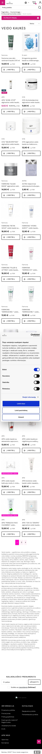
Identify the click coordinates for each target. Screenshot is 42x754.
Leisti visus (21, 403)
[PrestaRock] (37, 752)
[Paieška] (39, 7)
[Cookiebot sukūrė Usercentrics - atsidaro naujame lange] (31, 335)
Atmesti (21, 417)
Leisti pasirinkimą (21, 410)
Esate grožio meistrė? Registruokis (10, 721)
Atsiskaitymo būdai (9, 726)
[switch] (37, 376)
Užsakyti (34, 682)
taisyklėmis (23, 687)
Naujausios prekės (28, 711)
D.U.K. (4, 729)
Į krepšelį (11, 70)
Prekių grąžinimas (8, 717)
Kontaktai (5, 743)
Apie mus (5, 739)
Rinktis (32, 24)
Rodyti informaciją (29, 397)
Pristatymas (6, 713)
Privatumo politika (8, 710)
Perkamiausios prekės (30, 714)
